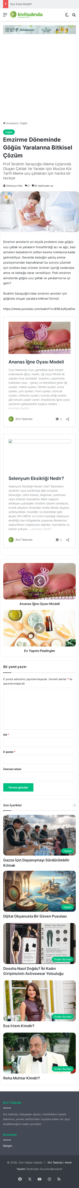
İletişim (7, 1145)
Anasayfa (11, 123)
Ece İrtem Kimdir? (21, 4)
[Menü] (5, 16)
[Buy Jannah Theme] (39, 29)
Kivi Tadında (55, 1162)
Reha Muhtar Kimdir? (21, 1078)
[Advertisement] (39, 79)
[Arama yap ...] (74, 16)
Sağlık (23, 123)
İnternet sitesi (12, 769)
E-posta (9, 751)
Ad (6, 734)
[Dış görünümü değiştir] (67, 16)
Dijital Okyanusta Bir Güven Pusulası (35, 916)
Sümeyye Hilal (14, 185)
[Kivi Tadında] (26, 14)
